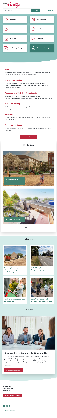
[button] (50, 10)
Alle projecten (29, 228)
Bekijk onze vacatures (14, 370)
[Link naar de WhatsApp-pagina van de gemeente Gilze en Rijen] (9, 406)
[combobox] (16, 10)
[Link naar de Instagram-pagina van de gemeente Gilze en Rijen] (7, 406)
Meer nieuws (29, 309)
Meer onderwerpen (29, 137)
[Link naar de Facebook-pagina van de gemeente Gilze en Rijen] (4, 406)
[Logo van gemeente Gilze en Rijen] (11, 5)
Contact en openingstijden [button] (12, 395)
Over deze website (9, 410)
